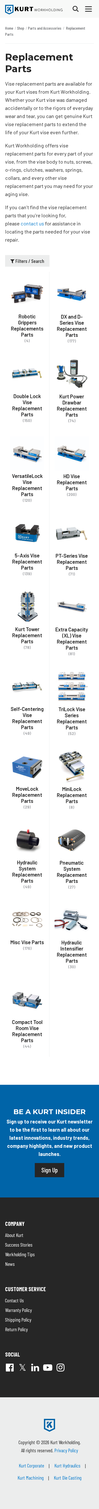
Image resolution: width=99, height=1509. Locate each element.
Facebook (9, 1367)
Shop (20, 28)
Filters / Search (29, 261)
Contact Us (14, 1300)
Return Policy (16, 1329)
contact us (32, 223)
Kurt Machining (31, 1478)
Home (9, 28)
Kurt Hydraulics (67, 1465)
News (10, 1264)
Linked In (35, 1367)
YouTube (47, 1367)
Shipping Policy (18, 1320)
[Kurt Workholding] (33, 9)
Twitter (22, 1367)
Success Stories (18, 1245)
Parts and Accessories (44, 28)
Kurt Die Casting (67, 1478)
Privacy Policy (66, 1450)
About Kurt (14, 1235)
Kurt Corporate (31, 1465)
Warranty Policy (18, 1310)
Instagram (60, 1367)
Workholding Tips (20, 1254)
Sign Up (49, 1170)
